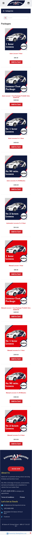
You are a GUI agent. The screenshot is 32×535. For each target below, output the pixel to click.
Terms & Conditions (7, 497)
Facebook (7, 517)
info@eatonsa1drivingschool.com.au (14, 505)
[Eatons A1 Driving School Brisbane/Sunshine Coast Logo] (16, 3)
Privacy (22, 497)
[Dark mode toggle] (30, 533)
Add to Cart (16, 62)
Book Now (16, 469)
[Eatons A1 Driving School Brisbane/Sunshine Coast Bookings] (28, 3)
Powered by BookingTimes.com (17, 533)
